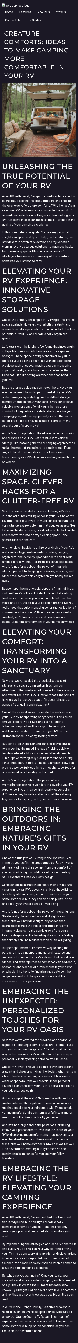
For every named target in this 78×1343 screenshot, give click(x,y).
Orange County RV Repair (32, 1316)
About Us (44, 12)
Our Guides (34, 20)
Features (25, 12)
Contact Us (12, 20)
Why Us (61, 12)
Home (9, 12)
